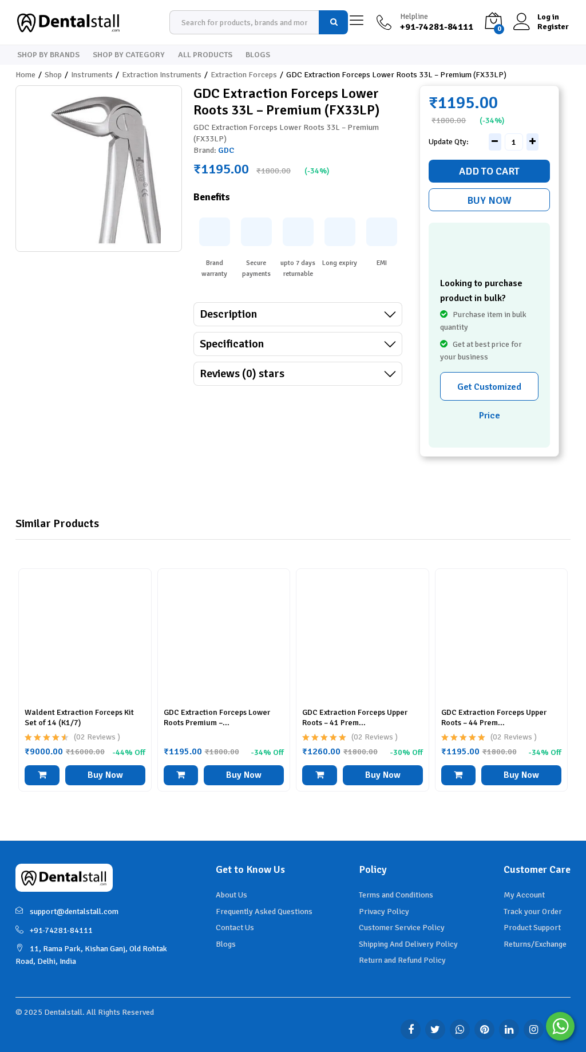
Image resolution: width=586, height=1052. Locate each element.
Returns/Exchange (535, 944)
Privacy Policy (384, 911)
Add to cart (489, 171)
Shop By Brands (48, 55)
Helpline (414, 16)
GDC (226, 150)
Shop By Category (129, 55)
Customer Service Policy (402, 927)
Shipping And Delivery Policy (408, 944)
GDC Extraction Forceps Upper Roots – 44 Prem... (494, 717)
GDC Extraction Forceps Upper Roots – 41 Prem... (354, 717)
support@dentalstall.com (74, 911)
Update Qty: (449, 142)
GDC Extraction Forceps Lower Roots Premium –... (217, 717)
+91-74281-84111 (61, 930)
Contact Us (235, 927)
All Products (205, 55)
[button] (42, 775)
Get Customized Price (489, 391)
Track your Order (533, 911)
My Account (524, 895)
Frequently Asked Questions (264, 911)
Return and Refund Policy (402, 960)
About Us (231, 895)
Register (553, 26)
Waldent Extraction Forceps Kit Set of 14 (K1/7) (79, 717)
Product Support (532, 927)
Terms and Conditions (396, 895)
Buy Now (489, 200)
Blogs (258, 55)
